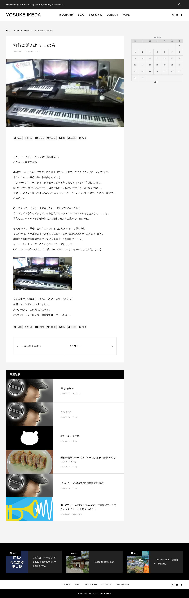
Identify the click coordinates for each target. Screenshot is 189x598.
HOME (126, 14)
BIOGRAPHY (66, 14)
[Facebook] (181, 15)
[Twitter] (177, 15)
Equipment (35, 52)
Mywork (13, 553)
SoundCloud (95, 14)
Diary (28, 52)
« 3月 (156, 82)
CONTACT (112, 14)
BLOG (81, 14)
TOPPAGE (65, 584)
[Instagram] (172, 15)
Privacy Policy (122, 584)
